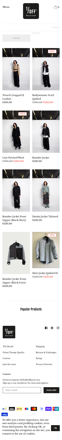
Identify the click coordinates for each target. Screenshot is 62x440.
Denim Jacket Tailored (45, 216)
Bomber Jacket (40, 157)
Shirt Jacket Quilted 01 (45, 273)
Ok (55, 428)
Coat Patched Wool (13, 157)
